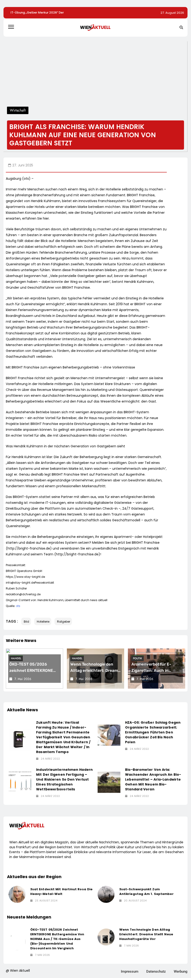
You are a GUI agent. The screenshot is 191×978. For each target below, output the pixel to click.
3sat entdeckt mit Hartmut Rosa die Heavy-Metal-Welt (61, 891)
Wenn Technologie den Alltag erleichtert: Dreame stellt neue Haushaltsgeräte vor (146, 934)
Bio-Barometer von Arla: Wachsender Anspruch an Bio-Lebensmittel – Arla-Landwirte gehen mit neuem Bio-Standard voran (153, 779)
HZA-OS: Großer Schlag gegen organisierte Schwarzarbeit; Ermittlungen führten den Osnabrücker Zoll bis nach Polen (153, 732)
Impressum (129, 971)
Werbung (181, 971)
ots (18, 606)
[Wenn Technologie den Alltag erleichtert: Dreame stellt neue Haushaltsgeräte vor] (106, 937)
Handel (16, 658)
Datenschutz (156, 971)
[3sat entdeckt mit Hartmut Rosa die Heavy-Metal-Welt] (17, 894)
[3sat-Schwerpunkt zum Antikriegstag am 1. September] (106, 894)
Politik (137, 658)
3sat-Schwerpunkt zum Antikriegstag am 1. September (146, 891)
